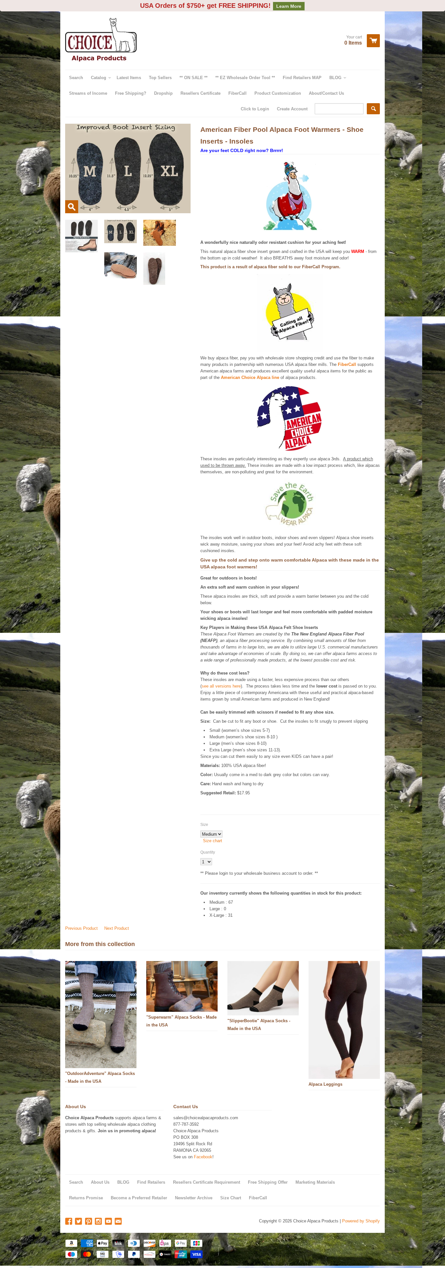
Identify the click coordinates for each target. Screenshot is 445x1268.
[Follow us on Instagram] (99, 1222)
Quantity (207, 852)
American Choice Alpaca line (250, 377)
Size (204, 824)
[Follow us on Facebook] (69, 1222)
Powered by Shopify (361, 1221)
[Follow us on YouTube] (109, 1222)
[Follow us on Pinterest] (89, 1222)
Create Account (292, 108)
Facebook (203, 1156)
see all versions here (221, 686)
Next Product (116, 928)
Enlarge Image (71, 206)
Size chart (212, 840)
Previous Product (81, 928)
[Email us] (119, 1222)
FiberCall (311, 266)
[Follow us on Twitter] (79, 1222)
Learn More (288, 6)
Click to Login (255, 108)
